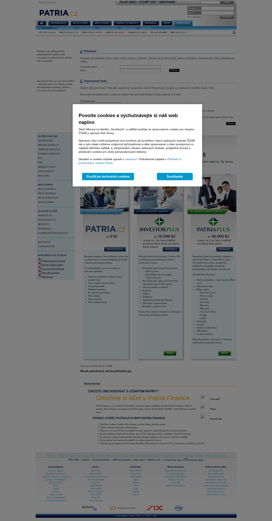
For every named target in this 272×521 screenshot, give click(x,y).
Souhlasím (175, 176)
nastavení (131, 159)
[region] (137, 145)
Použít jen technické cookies (108, 176)
